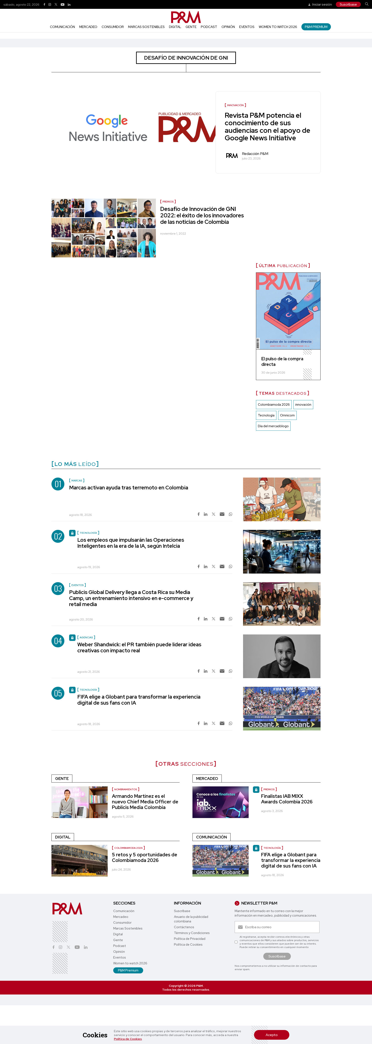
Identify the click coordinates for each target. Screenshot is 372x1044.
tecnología (272, 848)
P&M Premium (316, 27)
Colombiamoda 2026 (274, 404)
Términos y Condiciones (192, 933)
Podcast (209, 27)
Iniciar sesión (322, 4)
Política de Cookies (128, 1039)
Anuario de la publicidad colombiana (191, 919)
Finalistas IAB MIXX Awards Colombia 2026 (287, 799)
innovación (303, 404)
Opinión (228, 27)
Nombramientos (125, 789)
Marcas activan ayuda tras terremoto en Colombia (128, 487)
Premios (168, 201)
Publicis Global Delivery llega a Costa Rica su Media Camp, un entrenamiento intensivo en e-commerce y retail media (131, 598)
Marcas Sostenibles (146, 27)
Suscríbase (348, 4)
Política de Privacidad (189, 939)
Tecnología (266, 415)
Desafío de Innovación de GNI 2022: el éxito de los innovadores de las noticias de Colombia (202, 215)
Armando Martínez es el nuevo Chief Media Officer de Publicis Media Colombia (145, 801)
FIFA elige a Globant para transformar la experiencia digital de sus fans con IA (138, 699)
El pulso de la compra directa (282, 361)
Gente (191, 27)
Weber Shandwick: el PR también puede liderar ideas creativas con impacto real (139, 647)
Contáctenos (184, 927)
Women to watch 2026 (278, 27)
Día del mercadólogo (273, 426)
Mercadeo (88, 27)
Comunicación (62, 27)
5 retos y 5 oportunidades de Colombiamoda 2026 (144, 857)
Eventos (246, 27)
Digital (175, 27)
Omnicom (287, 415)
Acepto (272, 1035)
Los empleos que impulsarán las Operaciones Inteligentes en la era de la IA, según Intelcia (130, 543)
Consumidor (113, 27)
